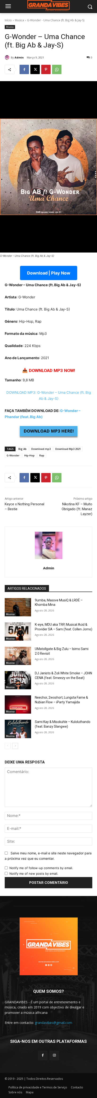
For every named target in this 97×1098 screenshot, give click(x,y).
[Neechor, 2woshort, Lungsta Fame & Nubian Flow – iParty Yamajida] (18, 704)
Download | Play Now (48, 273)
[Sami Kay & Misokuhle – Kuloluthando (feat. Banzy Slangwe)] (18, 729)
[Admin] (8, 57)
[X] (35, 69)
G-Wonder (13, 455)
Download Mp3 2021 (68, 449)
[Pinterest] (46, 69)
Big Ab (22, 449)
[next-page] (15, 746)
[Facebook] (24, 69)
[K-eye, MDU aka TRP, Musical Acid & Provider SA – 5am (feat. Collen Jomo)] (18, 631)
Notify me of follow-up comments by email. (41, 868)
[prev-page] (8, 746)
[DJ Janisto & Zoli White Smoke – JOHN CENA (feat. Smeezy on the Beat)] (18, 680)
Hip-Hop (29, 455)
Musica (19, 20)
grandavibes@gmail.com (53, 1022)
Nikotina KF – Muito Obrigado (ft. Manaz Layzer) (77, 509)
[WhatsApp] (56, 69)
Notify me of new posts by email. (33, 873)
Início (8, 20)
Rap (41, 455)
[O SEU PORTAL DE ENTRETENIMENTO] (48, 5)
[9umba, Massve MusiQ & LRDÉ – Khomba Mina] (18, 607)
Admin (19, 57)
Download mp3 (41, 449)
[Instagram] (54, 1055)
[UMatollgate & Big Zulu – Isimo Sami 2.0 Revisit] (18, 656)
